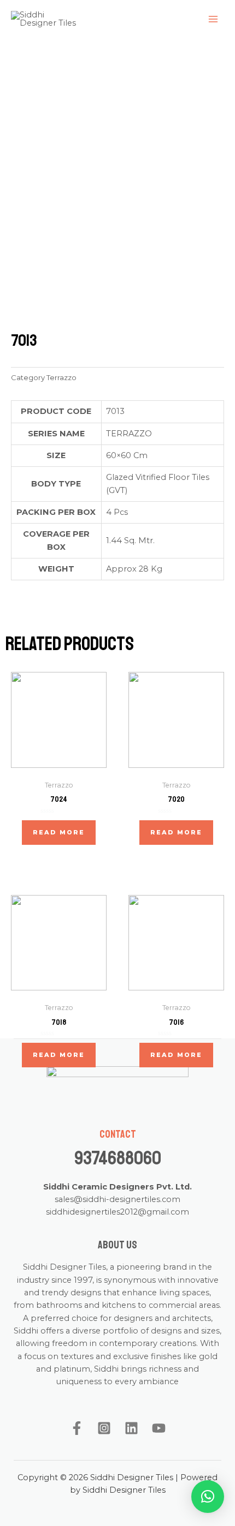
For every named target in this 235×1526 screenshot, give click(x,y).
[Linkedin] (131, 1428)
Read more (59, 832)
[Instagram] (104, 1428)
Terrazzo (61, 377)
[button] (207, 1496)
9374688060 (117, 1158)
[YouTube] (159, 1428)
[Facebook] (77, 1428)
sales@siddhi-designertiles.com (117, 1199)
